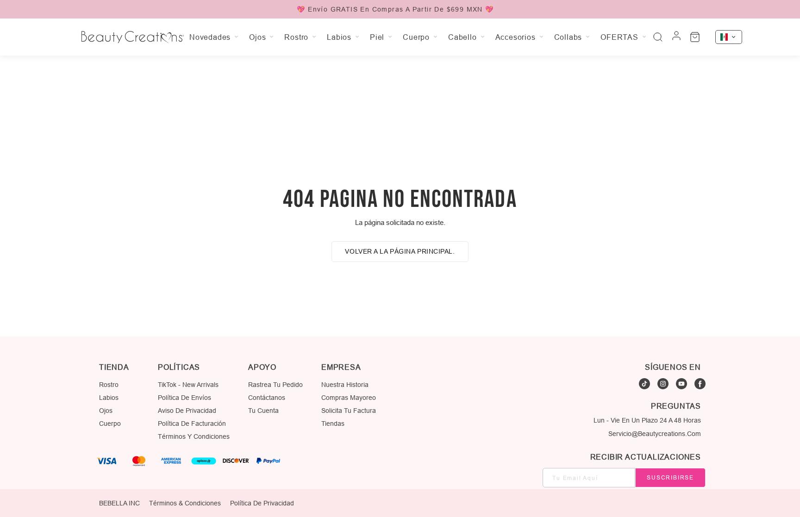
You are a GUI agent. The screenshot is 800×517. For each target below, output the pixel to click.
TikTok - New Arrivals (188, 384)
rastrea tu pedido (275, 384)
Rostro (109, 384)
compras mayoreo (348, 397)
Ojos (105, 410)
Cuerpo (110, 423)
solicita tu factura (348, 410)
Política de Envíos (184, 397)
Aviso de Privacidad (187, 410)
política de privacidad (262, 503)
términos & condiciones (185, 503)
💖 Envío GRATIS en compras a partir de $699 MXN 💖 (395, 9)
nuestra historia (345, 384)
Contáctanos (266, 397)
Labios (109, 397)
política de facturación (192, 423)
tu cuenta (263, 410)
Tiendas (332, 423)
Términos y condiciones (194, 436)
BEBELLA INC (119, 503)
